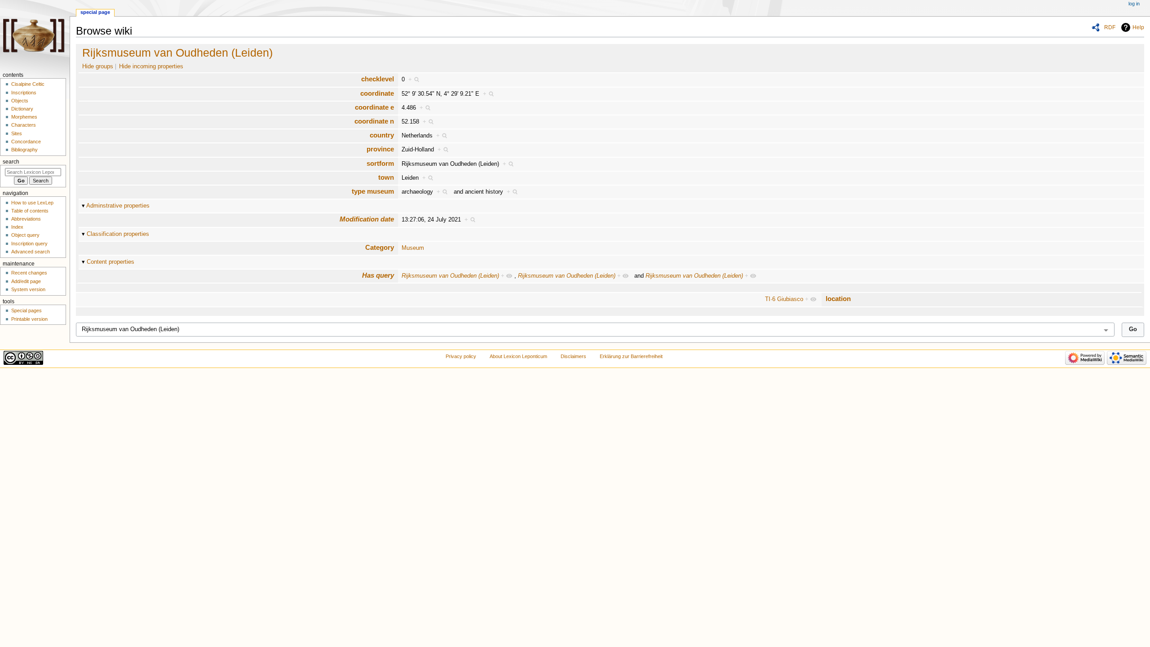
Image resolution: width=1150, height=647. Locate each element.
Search (11, 161)
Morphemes (24, 117)
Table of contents (30, 210)
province (380, 149)
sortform (380, 163)
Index (17, 227)
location (838, 298)
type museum (373, 191)
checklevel (377, 79)
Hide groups (97, 66)
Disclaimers (573, 356)
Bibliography (24, 149)
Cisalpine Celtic (27, 84)
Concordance (26, 141)
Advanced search (30, 251)
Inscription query (29, 243)
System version (28, 289)
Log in (1134, 3)
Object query (25, 235)
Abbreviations (26, 219)
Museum (413, 248)
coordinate (377, 93)
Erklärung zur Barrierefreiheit (631, 356)
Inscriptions (23, 92)
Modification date (367, 219)
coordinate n (374, 121)
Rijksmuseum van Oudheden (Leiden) (177, 52)
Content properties (110, 262)
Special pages (26, 310)
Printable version (29, 319)
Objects (19, 100)
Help (1138, 27)
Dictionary (22, 108)
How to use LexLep (32, 202)
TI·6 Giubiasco (784, 299)
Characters (23, 125)
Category (379, 247)
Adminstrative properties (118, 206)
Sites (16, 133)
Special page (95, 12)
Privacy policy (461, 356)
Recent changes (29, 272)
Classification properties (118, 234)
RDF (1109, 27)
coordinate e (374, 107)
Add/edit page (26, 281)
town (386, 177)
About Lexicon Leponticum (518, 356)
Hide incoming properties (151, 66)
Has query (378, 275)
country (382, 135)
